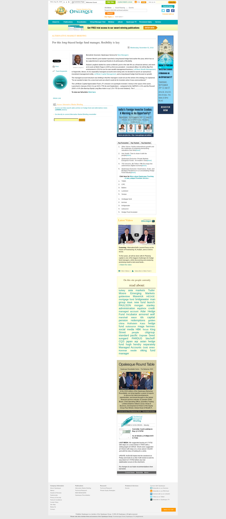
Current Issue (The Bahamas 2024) (130, 411)
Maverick (138, 296)
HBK (138, 329)
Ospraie (143, 335)
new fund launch (144, 302)
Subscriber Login (125, 2)
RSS (138, 2)
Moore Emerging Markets (137, 293)
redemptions (138, 320)
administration (127, 308)
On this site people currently (137, 280)
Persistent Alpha (145, 22)
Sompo (124, 194)
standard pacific (128, 335)
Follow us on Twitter (159, 496)
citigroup (150, 332)
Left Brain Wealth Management (145, 69)
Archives (108, 8)
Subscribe (139, 472)
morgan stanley (144, 305)
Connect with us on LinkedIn (161, 494)
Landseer (125, 191)
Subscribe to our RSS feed (161, 491)
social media (126, 329)
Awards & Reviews (55, 493)
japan (129, 341)
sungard (123, 338)
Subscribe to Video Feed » (143, 271)
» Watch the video (125, 265)
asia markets (136, 290)
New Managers (123, 55)
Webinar (111, 22)
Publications (68, 22)
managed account (128, 311)
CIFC (123, 184)
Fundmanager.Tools (119, 516)
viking (143, 350)
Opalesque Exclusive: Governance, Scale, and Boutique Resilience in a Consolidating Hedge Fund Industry (138, 170)
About (146, 472)
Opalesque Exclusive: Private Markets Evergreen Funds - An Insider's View (135, 159)
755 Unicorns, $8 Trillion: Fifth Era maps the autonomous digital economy (137, 165)
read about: (137, 285)
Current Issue (130, 472)
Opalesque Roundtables (82, 495)
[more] (138, 150)
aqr (136, 341)
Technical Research (81, 490)
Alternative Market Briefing (83, 488)
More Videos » (126, 271)
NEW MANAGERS (80, 493)
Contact (52, 509)
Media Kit (53, 507)
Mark (129, 302)
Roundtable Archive (148, 411)
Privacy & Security (55, 497)
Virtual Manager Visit (97, 22)
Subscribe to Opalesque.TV (161, 499)
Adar (143, 311)
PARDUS (137, 338)
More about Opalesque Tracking (142, 176)
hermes (150, 326)
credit (151, 308)
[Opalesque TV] (148, 221)
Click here (92, 92)
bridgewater (126, 206)
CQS (121, 341)
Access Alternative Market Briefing (70, 104)
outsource (125, 209)
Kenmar (123, 350)
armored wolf (147, 314)
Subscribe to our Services (160, 488)
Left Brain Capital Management (105, 74)
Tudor (151, 290)
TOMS (124, 181)
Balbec (124, 188)
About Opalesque (55, 488)
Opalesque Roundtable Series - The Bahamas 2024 (136, 369)
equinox (141, 308)
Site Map (53, 504)
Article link (57, 98)
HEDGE (150, 296)
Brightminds (139, 516)
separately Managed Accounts (137, 346)
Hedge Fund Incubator (129, 212)
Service (158, 22)
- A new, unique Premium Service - (136, 178)
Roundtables (81, 22)
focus (145, 329)
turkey (122, 290)
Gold (145, 347)
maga (141, 326)
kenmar (124, 202)
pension (123, 320)
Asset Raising (120, 8)
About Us (56, 22)
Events (131, 8)
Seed (152, 335)
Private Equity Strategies (107, 490)
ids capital (147, 317)
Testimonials (54, 495)
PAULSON (125, 305)
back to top (168, 510)
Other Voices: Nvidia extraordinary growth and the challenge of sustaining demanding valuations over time (138, 148)
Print (57, 66)
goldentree (124, 296)
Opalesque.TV (130, 516)
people (135, 332)
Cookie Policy (54, 502)
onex (152, 347)
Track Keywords (61, 71)
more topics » (119, 16)
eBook (120, 22)
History (52, 490)
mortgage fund (127, 199)
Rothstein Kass (136, 323)
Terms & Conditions (56, 500)
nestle (133, 350)
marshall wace (128, 317)
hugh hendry (133, 344)
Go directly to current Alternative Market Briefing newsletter (75, 114)
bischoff (150, 338)
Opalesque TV (131, 22)
